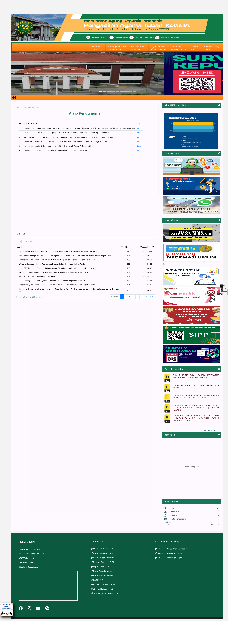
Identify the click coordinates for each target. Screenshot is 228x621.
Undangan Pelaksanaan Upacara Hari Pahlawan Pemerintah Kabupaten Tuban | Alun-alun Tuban (196, 418)
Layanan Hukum (138, 47)
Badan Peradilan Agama (103, 571)
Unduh (139, 128)
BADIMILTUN (98, 580)
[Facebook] (21, 608)
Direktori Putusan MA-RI (103, 562)
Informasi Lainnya (212, 47)
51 (146, 296)
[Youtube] (38, 608)
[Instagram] (29, 608)
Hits (126, 247)
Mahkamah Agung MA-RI (103, 549)
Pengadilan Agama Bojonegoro (170, 553)
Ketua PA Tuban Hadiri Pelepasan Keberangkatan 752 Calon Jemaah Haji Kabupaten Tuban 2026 (56, 268)
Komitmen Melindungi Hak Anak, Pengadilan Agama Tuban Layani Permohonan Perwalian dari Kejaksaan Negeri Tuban (65, 256)
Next (152, 296)
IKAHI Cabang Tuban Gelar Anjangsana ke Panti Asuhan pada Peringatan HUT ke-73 (52, 281)
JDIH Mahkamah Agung (103, 589)
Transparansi (178, 47)
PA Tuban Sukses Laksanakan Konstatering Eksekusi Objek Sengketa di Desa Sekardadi (53, 272)
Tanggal (144, 247)
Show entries (25, 241)
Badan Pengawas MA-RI (103, 553)
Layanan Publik (158, 47)
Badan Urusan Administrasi (104, 558)
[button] (27, 73)
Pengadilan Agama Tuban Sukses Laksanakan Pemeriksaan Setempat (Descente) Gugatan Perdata (57, 285)
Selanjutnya (209, 430)
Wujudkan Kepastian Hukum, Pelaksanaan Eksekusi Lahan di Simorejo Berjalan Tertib (52, 264)
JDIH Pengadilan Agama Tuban (106, 593)
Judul (19, 247)
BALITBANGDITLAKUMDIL (104, 584)
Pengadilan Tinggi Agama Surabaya (172, 549)
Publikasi (195, 47)
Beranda (97, 47)
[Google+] (47, 608)
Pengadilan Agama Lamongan (169, 558)
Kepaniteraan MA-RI (101, 567)
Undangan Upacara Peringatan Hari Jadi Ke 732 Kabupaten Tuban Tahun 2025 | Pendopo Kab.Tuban (196, 407)
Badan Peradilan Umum (103, 575)
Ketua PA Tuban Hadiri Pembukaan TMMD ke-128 (38, 276)
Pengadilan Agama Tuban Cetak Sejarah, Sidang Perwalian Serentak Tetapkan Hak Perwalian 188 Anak (59, 251)
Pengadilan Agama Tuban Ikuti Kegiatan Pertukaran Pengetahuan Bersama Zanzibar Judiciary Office (58, 260)
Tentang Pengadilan (117, 47)
